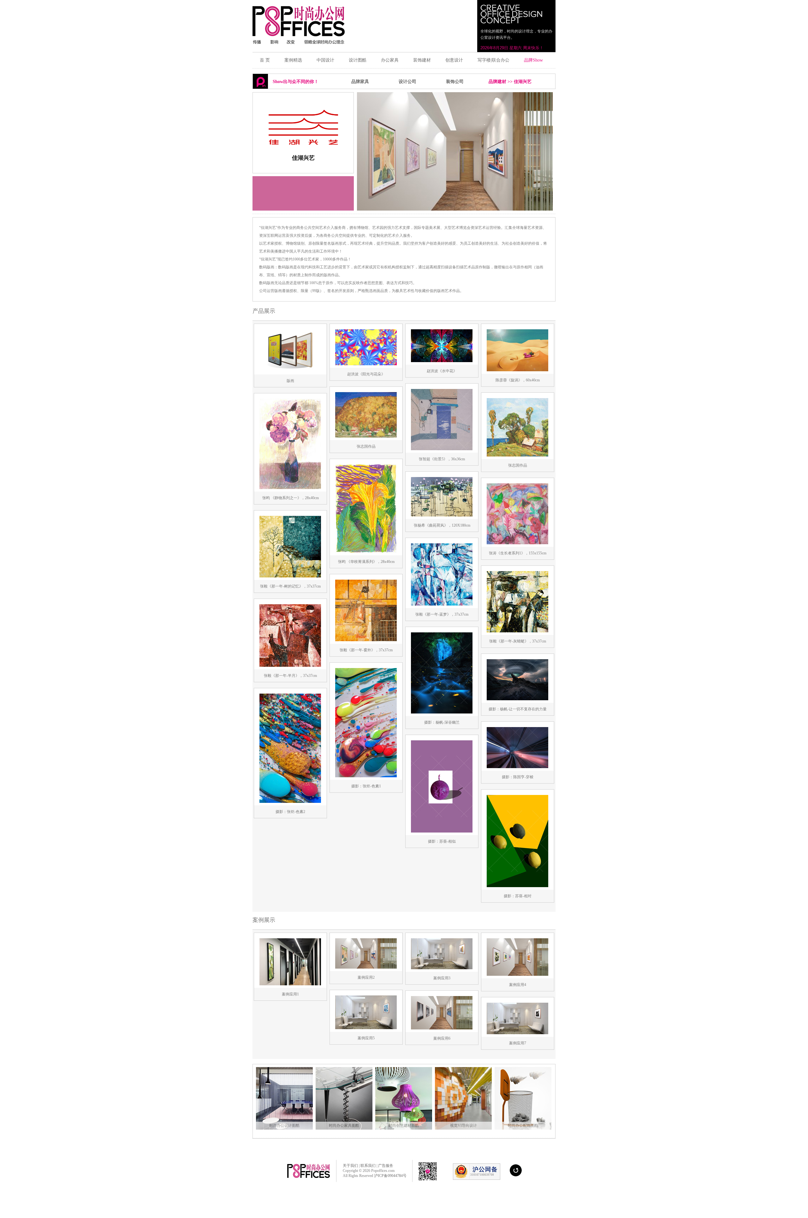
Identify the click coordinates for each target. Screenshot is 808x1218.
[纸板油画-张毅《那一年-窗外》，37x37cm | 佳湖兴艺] (366, 642)
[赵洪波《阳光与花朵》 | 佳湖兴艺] (366, 366)
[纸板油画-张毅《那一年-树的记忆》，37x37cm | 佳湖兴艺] (290, 578)
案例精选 (293, 60)
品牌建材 (497, 81)
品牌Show (533, 60)
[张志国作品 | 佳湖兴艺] (366, 439)
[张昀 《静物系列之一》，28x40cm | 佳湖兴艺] (290, 490)
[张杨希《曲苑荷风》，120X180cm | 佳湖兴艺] (442, 518)
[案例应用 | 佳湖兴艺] (290, 986)
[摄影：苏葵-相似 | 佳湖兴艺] (442, 834)
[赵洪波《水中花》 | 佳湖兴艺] (442, 363)
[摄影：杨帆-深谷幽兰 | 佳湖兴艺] (442, 715)
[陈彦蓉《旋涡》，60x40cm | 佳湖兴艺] (517, 372)
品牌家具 (360, 81)
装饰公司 (455, 81)
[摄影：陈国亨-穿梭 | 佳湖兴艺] (517, 769)
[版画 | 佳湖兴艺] (290, 373)
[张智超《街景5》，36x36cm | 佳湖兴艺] (442, 451)
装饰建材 (422, 60)
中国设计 (325, 60)
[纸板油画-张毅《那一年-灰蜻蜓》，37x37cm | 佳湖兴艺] (517, 633)
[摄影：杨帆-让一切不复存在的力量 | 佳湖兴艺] (517, 701)
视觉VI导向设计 (463, 1125)
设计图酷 (357, 60)
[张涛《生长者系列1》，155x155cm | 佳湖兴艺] (517, 545)
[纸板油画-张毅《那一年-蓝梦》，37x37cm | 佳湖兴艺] (442, 607)
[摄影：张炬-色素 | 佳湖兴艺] (366, 778)
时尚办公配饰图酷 (523, 1125)
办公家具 (390, 60)
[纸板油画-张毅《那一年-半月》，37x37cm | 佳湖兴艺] (290, 668)
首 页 (265, 60)
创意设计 (454, 60)
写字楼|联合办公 (493, 60)
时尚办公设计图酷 (284, 1125)
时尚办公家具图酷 (344, 1125)
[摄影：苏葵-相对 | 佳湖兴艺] (517, 888)
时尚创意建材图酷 (404, 1125)
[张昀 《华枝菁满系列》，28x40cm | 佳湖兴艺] (366, 554)
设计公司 (407, 81)
